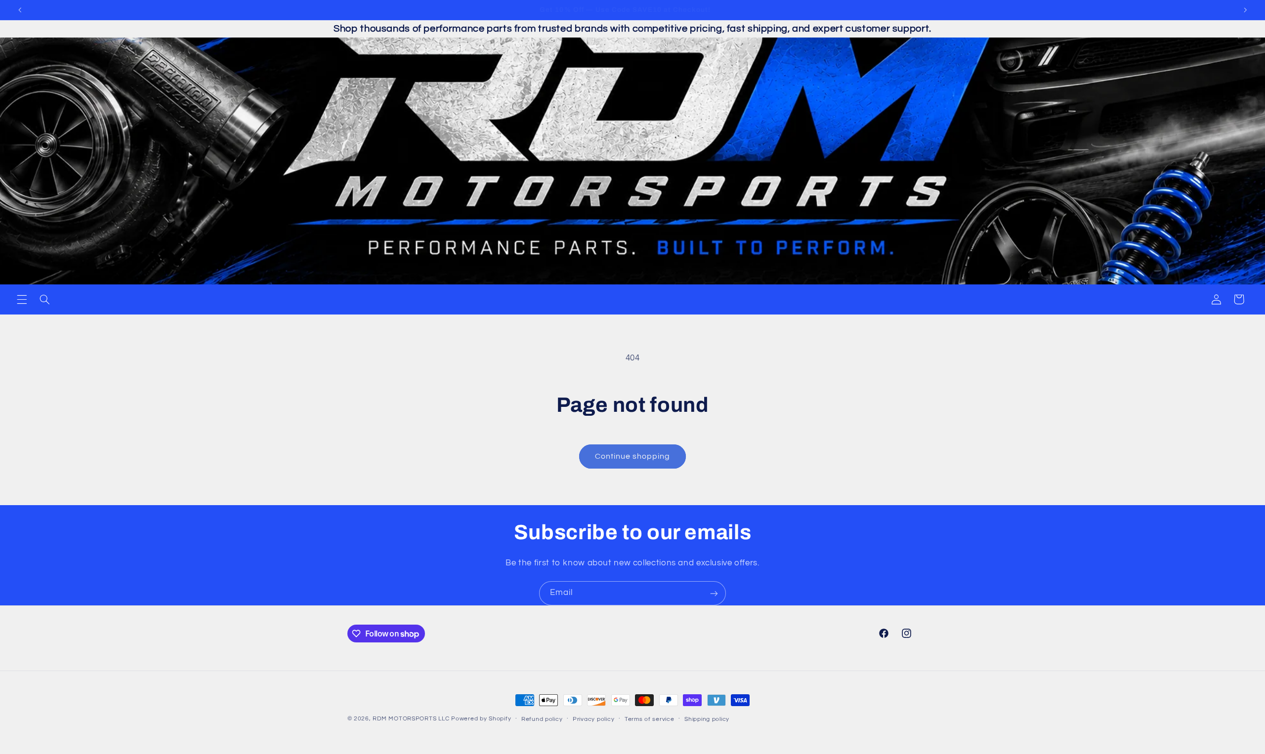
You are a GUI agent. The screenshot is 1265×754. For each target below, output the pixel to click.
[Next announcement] (1245, 10)
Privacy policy (593, 719)
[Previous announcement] (20, 10)
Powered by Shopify (481, 718)
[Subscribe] (714, 593)
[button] (21, 299)
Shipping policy (706, 719)
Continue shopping (633, 456)
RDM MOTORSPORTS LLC (411, 718)
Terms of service (650, 719)
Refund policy (542, 719)
